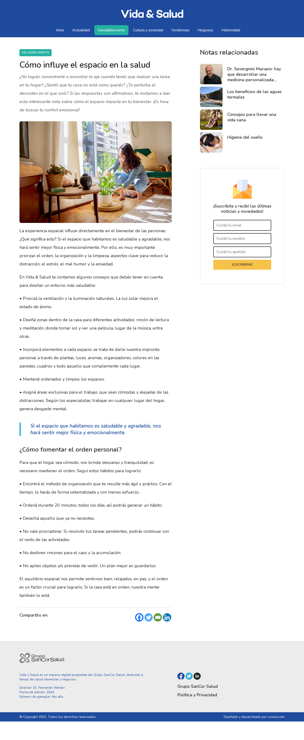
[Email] (158, 617)
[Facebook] (139, 617)
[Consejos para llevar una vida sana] (211, 119)
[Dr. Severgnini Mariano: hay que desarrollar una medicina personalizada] (211, 74)
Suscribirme (242, 264)
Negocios (205, 30)
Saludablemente (111, 30)
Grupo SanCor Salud (197, 686)
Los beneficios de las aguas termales (254, 94)
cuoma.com (276, 717)
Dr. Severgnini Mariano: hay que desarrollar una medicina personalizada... (254, 74)
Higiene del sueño (245, 137)
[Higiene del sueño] (211, 142)
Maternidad (230, 30)
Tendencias (180, 30)
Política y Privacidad (197, 695)
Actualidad (81, 30)
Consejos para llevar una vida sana (251, 117)
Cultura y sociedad (148, 30)
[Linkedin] (167, 617)
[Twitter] (148, 617)
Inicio (60, 30)
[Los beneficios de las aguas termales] (211, 97)
